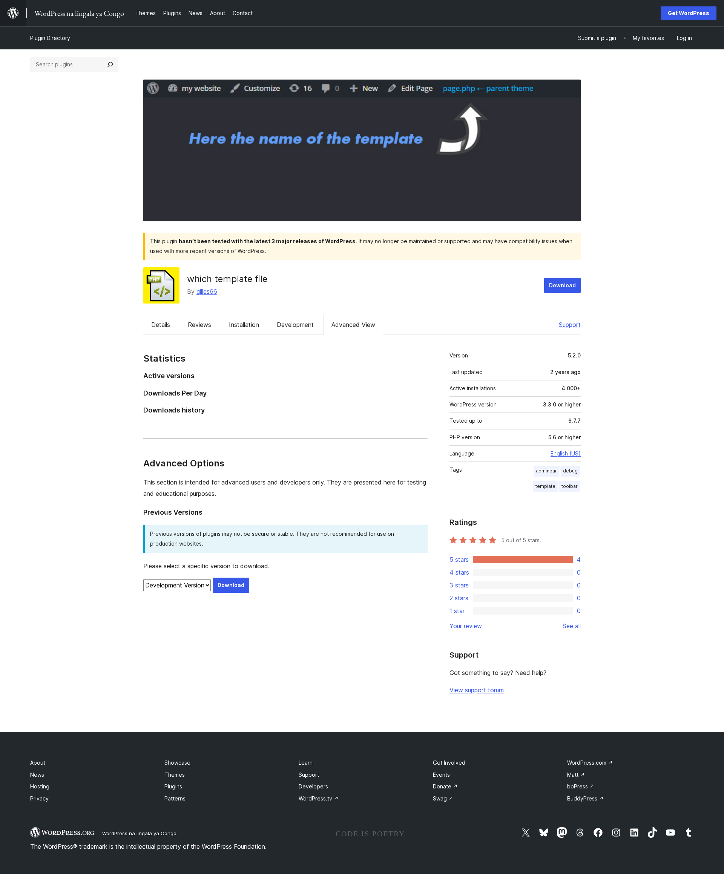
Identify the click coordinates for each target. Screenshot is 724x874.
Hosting (39, 786)
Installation (244, 324)
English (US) (566, 453)
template (545, 486)
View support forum (476, 690)
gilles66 (206, 291)
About (37, 762)
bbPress (580, 786)
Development (295, 324)
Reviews (199, 324)
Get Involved (449, 762)
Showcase (177, 762)
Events (441, 774)
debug (570, 471)
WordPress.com (590, 762)
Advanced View (353, 324)
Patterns (175, 798)
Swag (443, 798)
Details (160, 324)
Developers (313, 786)
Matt (576, 774)
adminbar (546, 471)
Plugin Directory (50, 38)
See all (572, 626)
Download (562, 285)
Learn (306, 762)
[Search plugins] (110, 64)
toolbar (569, 486)
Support (570, 324)
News (37, 774)
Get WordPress (688, 13)
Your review (465, 626)
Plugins (173, 786)
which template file (227, 278)
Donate (445, 786)
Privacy (39, 798)
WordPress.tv (319, 798)
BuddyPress (585, 798)
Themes (174, 774)
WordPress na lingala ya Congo (139, 833)
